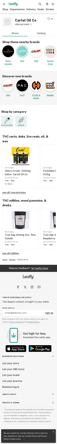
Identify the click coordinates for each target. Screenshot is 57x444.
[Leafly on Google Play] (40, 348)
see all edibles (10, 253)
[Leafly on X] (24, 287)
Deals (41, 9)
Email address (8, 308)
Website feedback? (28, 268)
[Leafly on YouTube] (39, 287)
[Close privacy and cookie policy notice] (53, 431)
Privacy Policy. (34, 322)
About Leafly (9, 394)
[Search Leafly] (40, 4)
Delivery (31, 9)
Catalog (41, 33)
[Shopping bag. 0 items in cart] (53, 4)
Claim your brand (22, 24)
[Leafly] (13, 4)
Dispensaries (17, 9)
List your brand (10, 375)
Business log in (10, 387)
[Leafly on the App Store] (16, 348)
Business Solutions (13, 356)
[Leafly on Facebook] (17, 286)
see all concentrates (14, 192)
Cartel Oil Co (23, 260)
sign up (49, 312)
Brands (12, 260)
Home (4, 260)
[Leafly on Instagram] (32, 287)
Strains (50, 9)
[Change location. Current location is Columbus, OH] (47, 4)
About (15, 33)
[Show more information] (31, 24)
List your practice (12, 381)
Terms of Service (16, 322)
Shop (5, 9)
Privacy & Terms (10, 403)
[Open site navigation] (4, 4)
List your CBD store (13, 369)
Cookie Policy (31, 436)
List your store (10, 363)
